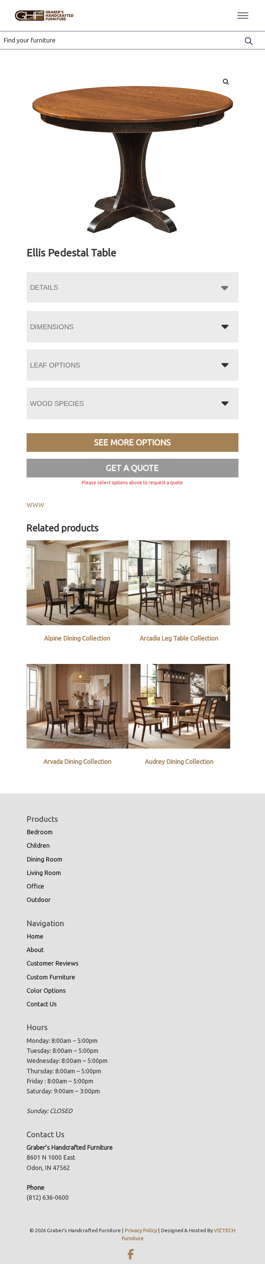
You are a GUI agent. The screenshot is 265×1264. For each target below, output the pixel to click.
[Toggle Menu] (242, 15)
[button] (226, 82)
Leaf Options (55, 365)
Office (35, 886)
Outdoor (39, 899)
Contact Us (42, 1003)
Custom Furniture (51, 976)
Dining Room (44, 859)
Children (38, 845)
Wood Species (57, 403)
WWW (35, 504)
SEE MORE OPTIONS (132, 442)
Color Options (46, 990)
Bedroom (40, 831)
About (35, 949)
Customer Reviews (52, 963)
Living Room (44, 872)
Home (35, 936)
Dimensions (51, 327)
